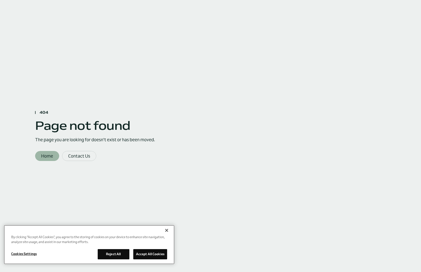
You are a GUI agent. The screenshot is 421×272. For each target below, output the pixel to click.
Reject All (113, 254)
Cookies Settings (24, 254)
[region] (89, 244)
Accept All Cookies (150, 254)
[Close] (166, 230)
